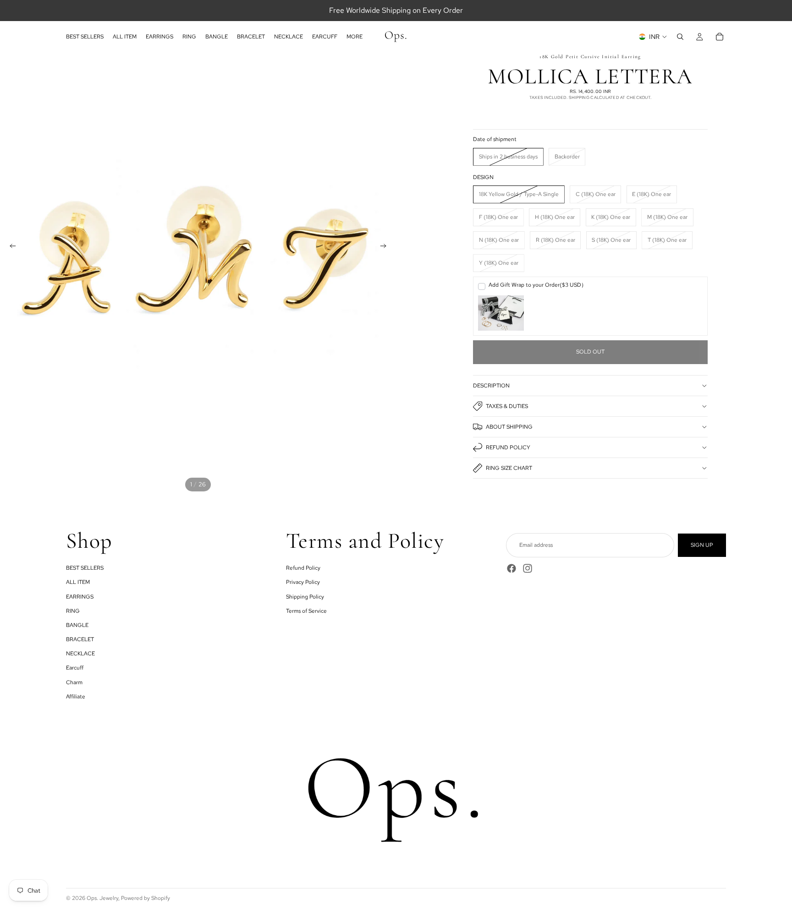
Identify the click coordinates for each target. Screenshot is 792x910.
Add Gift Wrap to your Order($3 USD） (538, 285)
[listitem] (354, 36)
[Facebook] (511, 568)
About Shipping (509, 426)
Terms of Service (306, 611)
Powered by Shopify (145, 898)
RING (73, 611)
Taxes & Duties (507, 406)
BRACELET (80, 639)
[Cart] (720, 37)
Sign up (702, 545)
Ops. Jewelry (102, 898)
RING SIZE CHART (509, 468)
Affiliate (75, 696)
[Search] (680, 37)
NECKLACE (80, 653)
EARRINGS (80, 596)
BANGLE (77, 625)
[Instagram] (527, 568)
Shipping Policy (305, 596)
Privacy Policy (303, 582)
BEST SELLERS (85, 568)
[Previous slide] (10, 247)
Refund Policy (508, 447)
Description (491, 385)
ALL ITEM (78, 582)
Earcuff (74, 667)
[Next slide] (386, 247)
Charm (74, 682)
